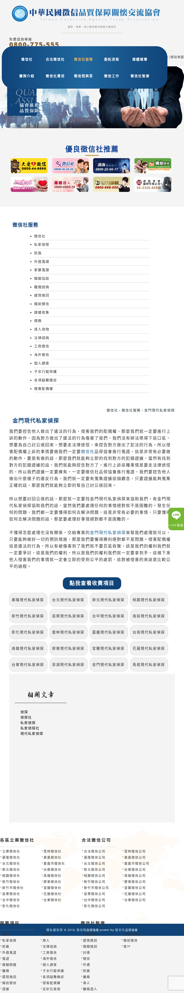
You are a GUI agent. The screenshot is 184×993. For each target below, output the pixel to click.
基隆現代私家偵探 (28, 599)
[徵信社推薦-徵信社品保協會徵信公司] (92, 14)
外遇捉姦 (90, 934)
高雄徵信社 (52, 875)
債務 (38, 320)
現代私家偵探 (31, 733)
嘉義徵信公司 (135, 857)
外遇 (86, 964)
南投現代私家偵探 (149, 615)
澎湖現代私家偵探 (68, 664)
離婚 (5, 970)
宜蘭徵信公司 (135, 887)
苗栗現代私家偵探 (68, 615)
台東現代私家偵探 (28, 664)
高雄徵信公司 (135, 875)
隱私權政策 (54, 930)
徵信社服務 (83, 59)
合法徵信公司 (94, 851)
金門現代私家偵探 (108, 532)
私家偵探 (41, 244)
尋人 (46, 940)
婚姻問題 (9, 964)
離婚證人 (90, 989)
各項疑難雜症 (45, 380)
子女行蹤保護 (45, 371)
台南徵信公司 (135, 869)
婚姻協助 (41, 278)
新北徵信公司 (94, 869)
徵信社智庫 (140, 76)
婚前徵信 (41, 303)
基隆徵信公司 (94, 857)
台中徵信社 (11, 900)
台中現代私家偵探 (108, 615)
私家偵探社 (29, 728)
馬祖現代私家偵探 (149, 664)
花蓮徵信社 (52, 894)
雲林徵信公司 (135, 851)
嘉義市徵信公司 (136, 863)
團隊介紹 (27, 76)
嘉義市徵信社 (54, 863)
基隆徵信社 (11, 857)
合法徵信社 (55, 59)
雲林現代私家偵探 (68, 632)
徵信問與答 (83, 76)
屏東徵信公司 (135, 881)
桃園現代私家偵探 (149, 599)
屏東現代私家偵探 (68, 648)
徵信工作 (111, 76)
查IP (127, 946)
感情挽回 (41, 295)
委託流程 (111, 59)
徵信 (5, 934)
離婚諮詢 (41, 287)
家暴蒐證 (41, 269)
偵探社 (26, 717)
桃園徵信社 (11, 875)
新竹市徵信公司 (96, 887)
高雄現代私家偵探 (28, 648)
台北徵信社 (11, 863)
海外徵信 (41, 354)
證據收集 (41, 312)
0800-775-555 (34, 44)
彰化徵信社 (11, 906)
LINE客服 (176, 525)
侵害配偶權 (43, 388)
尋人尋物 (41, 329)
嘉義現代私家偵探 (108, 632)
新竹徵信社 (11, 881)
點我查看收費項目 (92, 583)
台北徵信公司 (94, 863)
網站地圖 (177, 57)
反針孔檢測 (52, 989)
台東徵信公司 (135, 900)
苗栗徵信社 (11, 894)
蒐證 (5, 958)
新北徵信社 (11, 869)
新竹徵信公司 (94, 881)
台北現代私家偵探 (68, 599)
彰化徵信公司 (94, 906)
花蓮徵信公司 (135, 894)
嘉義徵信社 (52, 857)
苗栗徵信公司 (94, 894)
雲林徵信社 (52, 851)
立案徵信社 (11, 851)
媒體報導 (140, 59)
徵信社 (27, 59)
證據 (5, 989)
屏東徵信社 (52, 881)
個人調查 (41, 363)
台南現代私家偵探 (149, 632)
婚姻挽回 (90, 946)
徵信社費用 (55, 76)
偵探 (24, 712)
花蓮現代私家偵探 (149, 648)
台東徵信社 (52, 900)
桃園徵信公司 (94, 875)
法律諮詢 (41, 337)
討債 (86, 952)
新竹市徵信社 (13, 887)
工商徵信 (41, 346)
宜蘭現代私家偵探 (108, 648)
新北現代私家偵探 (108, 599)
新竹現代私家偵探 (28, 615)
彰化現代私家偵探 (28, 632)
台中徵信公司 (94, 900)
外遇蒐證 (41, 261)
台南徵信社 (52, 869)
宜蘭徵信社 (52, 887)
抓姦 (38, 253)
